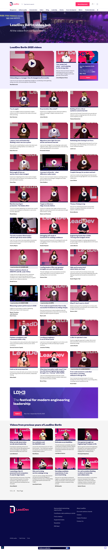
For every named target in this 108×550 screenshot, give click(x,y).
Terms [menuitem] (28, 538)
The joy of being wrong (77, 204)
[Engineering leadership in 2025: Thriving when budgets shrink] (84, 225)
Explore (88, 77)
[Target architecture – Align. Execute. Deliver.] (54, 194)
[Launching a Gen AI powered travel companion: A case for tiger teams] (20, 463)
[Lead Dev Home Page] (19, 517)
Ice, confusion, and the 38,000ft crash (39, 443)
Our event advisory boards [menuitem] (84, 511)
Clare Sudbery (44, 182)
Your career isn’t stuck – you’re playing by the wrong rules (63, 66)
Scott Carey (13, 316)
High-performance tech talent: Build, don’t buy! (78, 268)
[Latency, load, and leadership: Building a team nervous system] (24, 130)
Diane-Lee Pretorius (45, 214)
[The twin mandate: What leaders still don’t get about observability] (24, 225)
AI (97, 10)
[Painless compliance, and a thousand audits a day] (24, 327)
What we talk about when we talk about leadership (18, 443)
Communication (33, 10)
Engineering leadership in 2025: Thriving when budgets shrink (80, 236)
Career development (71, 10)
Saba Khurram (13, 150)
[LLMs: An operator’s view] (84, 327)
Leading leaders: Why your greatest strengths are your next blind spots (51, 268)
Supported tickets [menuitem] (59, 519)
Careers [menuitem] (79, 514)
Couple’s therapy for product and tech (82, 172)
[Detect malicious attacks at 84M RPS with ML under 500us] (24, 257)
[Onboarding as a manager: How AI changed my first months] (32, 63)
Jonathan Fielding (44, 347)
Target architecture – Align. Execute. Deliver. (47, 205)
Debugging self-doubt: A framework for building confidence (51, 236)
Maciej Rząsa (13, 214)
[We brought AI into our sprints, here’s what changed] (24, 162)
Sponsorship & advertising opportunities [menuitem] (61, 509)
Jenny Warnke (44, 117)
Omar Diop (13, 182)
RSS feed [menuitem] (56, 526)
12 (14, 491)
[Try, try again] (24, 99)
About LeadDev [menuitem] (81, 508)
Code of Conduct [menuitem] (82, 518)
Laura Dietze (73, 180)
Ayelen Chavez (81, 486)
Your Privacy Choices (59, 548)
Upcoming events (83, 4)
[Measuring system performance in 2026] (24, 293)
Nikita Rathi (13, 377)
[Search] (22, 4)
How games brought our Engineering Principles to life (87, 443)
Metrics (80, 10)
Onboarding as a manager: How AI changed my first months (29, 78)
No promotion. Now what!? (48, 109)
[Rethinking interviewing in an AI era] (84, 130)
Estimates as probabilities (63, 442)
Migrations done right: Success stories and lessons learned (50, 141)
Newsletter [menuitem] (57, 523)
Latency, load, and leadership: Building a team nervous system (20, 141)
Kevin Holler (73, 383)
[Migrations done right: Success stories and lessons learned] (54, 130)
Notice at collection (44, 548)
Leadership (54, 10)
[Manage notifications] (105, 548)
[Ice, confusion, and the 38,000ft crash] (43, 434)
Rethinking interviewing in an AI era (81, 140)
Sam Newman (13, 117)
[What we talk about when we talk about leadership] (20, 434)
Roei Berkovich (14, 84)
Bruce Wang (43, 381)
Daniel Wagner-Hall (75, 279)
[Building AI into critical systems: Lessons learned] (84, 99)
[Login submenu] (93, 4)
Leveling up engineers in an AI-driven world (47, 338)
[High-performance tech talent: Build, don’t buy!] (84, 257)
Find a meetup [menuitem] (58, 516)
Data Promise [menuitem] (22, 538)
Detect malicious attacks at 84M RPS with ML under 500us (20, 271)
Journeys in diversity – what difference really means (49, 173)
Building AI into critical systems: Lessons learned (78, 110)
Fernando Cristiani (45, 150)
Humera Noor (43, 277)
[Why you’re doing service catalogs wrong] (43, 463)
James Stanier (74, 345)
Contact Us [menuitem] (80, 521)
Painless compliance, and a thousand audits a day (18, 338)
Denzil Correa (13, 281)
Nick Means (36, 453)
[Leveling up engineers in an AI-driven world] (54, 327)
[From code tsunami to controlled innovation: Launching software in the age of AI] (84, 359)
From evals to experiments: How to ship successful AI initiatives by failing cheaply (54, 306)
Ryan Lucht (43, 315)
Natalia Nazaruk (44, 245)
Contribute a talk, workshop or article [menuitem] (64, 513)
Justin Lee (73, 148)
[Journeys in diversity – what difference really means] (54, 162)
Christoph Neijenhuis (83, 453)
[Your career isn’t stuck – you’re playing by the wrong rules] (66, 56)
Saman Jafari (73, 311)
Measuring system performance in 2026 (23, 306)
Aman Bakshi (13, 486)
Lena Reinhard (14, 453)
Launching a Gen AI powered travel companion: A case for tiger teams (19, 473)
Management (13, 10)
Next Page (20, 491)
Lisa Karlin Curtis (37, 484)
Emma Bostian (74, 212)
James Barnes (74, 245)
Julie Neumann (14, 314)
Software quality (23, 10)
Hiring (47, 10)
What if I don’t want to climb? (79, 303)
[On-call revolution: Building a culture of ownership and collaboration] (88, 463)
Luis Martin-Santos (60, 453)
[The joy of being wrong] (84, 194)
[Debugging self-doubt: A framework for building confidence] (54, 225)
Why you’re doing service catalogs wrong (40, 472)
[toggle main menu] (97, 4)
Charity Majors (14, 245)
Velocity (62, 10)
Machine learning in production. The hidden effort (19, 205)
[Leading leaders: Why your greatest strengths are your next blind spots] (54, 257)
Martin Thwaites (14, 312)
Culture (41, 10)
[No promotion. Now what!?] (54, 99)
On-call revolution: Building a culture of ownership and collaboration (87, 473)
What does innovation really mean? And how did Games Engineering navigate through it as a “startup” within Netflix (53, 371)
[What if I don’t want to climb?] (84, 293)
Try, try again (14, 109)
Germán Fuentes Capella (16, 347)
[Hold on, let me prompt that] (24, 359)
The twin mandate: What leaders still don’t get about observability (20, 236)
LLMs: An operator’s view (78, 337)
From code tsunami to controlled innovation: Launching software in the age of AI (81, 373)
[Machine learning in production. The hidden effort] (24, 194)
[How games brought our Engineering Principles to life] (88, 434)
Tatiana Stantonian (75, 119)
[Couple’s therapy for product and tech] (84, 162)
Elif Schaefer (58, 486)
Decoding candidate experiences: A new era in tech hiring (61, 473)
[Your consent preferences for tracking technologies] (2, 547)
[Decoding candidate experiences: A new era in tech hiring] (65, 463)
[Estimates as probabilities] (65, 434)
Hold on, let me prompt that (19, 369)
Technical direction (89, 10)
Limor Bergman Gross (62, 77)
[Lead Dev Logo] (14, 4)
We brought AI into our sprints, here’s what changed (19, 173)
